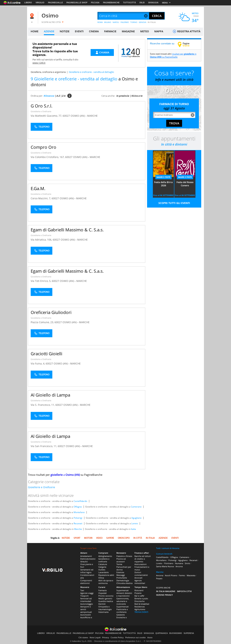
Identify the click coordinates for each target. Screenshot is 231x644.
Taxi (82, 590)
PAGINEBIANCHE (111, 2)
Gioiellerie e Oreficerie (41, 111)
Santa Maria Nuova (165, 566)
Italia (133, 529)
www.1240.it (38, 62)
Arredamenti (86, 556)
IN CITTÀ (137, 537)
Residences (139, 606)
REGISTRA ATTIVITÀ (188, 31)
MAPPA (158, 31)
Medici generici (105, 598)
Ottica (101, 577)
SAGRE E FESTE (163, 177)
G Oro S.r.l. (41, 106)
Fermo (182, 575)
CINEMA (94, 31)
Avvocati (138, 577)
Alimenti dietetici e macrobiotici (124, 594)
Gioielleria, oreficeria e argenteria (48, 72)
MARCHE (92, 115)
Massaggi (120, 575)
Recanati (78, 523)
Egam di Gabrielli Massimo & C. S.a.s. (67, 230)
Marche (78, 529)
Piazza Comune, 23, (43, 322)
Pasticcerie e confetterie (122, 610)
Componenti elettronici (86, 581)
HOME (34, 31)
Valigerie (102, 567)
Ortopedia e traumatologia (105, 608)
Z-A (64, 95)
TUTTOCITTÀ (129, 2)
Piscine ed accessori (121, 560)
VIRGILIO (40, 2)
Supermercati (122, 590)
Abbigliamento (105, 556)
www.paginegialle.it (186, 44)
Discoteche (139, 601)
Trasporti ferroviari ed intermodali (86, 598)
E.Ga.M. (38, 188)
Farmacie (102, 590)
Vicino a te (137, 95)
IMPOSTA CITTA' (184, 591)
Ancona (179, 566)
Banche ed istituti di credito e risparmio (142, 559)
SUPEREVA (189, 633)
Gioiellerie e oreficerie (103, 560)
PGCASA (95, 2)
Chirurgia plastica (124, 583)
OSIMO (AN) (78, 115)
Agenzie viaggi (86, 593)
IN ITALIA (152, 22)
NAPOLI (116, 22)
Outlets (101, 569)
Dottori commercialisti (141, 573)
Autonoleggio (86, 604)
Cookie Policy (117, 637)
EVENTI (79, 31)
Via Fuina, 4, (38, 363)
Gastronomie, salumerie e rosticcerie (122, 601)
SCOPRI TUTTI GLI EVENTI (174, 203)
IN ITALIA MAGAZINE (165, 591)
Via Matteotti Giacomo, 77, (47, 115)
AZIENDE (49, 31)
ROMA (100, 22)
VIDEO (99, 537)
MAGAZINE (128, 31)
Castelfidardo (80, 501)
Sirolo (187, 563)
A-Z (58, 95)
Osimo (50, 15)
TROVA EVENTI (141, 612)
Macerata (191, 575)
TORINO (133, 22)
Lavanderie (103, 572)
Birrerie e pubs (141, 598)
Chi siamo (83, 637)
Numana (179, 563)
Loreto (134, 523)
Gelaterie (120, 614)
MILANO (107, 22)
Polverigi (78, 517)
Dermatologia (122, 580)
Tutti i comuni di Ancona (167, 548)
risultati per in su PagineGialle (173, 55)
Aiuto (149, 637)
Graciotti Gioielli (46, 354)
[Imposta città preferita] (32, 16)
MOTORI (88, 537)
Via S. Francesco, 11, (43, 404)
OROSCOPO (124, 537)
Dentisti (102, 604)
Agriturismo (139, 609)
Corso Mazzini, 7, (41, 198)
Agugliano (136, 517)
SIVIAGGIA (153, 2)
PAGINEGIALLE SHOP (76, 2)
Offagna (78, 506)
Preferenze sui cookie (135, 637)
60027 (66, 115)
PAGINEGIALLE (55, 2)
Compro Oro (43, 147)
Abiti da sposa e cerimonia (105, 581)
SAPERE (110, 537)
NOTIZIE (64, 31)
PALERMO (125, 22)
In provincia (122, 95)
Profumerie (121, 577)
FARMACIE (110, 31)
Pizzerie (137, 593)
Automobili (85, 614)
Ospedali (102, 593)
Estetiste (120, 572)
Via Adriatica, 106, (42, 239)
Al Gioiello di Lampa (50, 395)
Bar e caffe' (139, 595)
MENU (165, 3)
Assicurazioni (140, 564)
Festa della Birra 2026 (163, 184)
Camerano (136, 506)
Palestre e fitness (124, 556)
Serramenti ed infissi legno (86, 571)
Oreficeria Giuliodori (51, 312)
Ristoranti (138, 590)
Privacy (105, 637)
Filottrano (168, 563)
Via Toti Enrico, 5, (41, 281)
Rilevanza (49, 95)
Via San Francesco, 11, (44, 446)
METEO (144, 31)
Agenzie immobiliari (139, 581)
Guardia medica (105, 601)
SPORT (77, 537)
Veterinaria (103, 612)
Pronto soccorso (106, 595)
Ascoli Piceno (171, 575)
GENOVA (142, 22)
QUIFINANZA (161, 633)
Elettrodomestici (87, 558)
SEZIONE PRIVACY (164, 595)
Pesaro (159, 578)
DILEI (142, 2)
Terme (119, 564)
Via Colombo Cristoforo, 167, (48, 157)
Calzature (102, 564)
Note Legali (95, 637)
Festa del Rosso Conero (184, 184)
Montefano (79, 512)
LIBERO (28, 2)
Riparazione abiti (106, 575)
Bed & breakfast (141, 604)
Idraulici (84, 561)
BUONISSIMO (175, 633)
